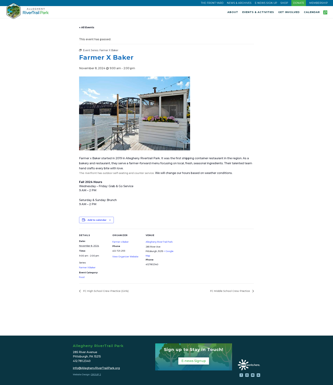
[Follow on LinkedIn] (258, 375)
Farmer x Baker (120, 242)
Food (81, 277)
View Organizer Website (125, 256)
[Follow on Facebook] (241, 375)
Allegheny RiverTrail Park (159, 242)
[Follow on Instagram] (247, 375)
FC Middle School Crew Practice (230, 291)
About (232, 12)
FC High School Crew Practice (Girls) (105, 291)
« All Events (86, 27)
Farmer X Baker (87, 267)
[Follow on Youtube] (252, 375)
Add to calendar (97, 220)
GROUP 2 (96, 374)
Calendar (312, 12)
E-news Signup (193, 361)
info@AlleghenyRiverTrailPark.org (96, 368)
